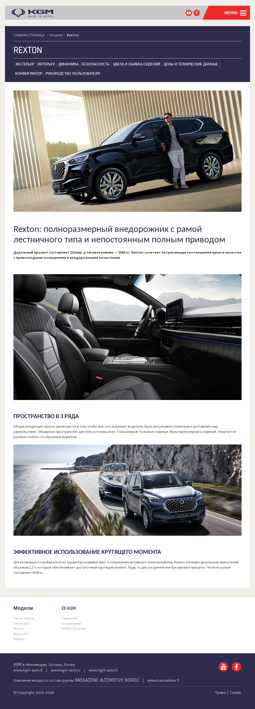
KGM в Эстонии (74, 628)
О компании (71, 623)
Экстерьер (24, 64)
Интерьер (46, 64)
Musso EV (20, 633)
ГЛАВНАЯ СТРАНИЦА (29, 35)
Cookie (235, 692)
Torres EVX (21, 623)
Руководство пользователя (73, 74)
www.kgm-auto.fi (28, 669)
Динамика (68, 64)
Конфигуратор (28, 74)
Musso (18, 628)
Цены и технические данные (191, 64)
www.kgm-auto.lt (103, 669)
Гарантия (69, 618)
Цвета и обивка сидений (136, 64)
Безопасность (96, 64)
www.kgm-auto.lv (65, 669)
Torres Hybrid (23, 618)
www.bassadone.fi (163, 680)
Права (220, 692)
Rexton (27, 50)
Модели (56, 35)
